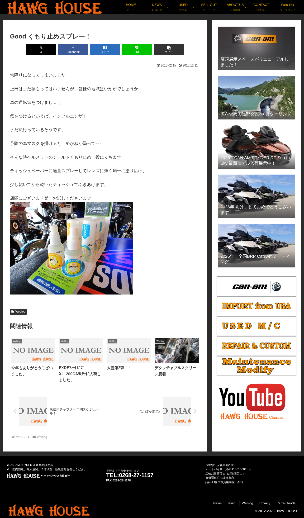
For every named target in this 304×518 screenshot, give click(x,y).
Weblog (20, 311)
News (217, 503)
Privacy (264, 503)
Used (232, 503)
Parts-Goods (285, 503)
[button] (169, 49)
